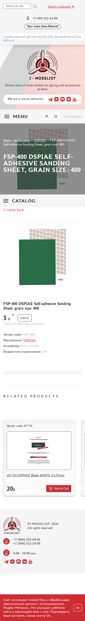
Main (6, 140)
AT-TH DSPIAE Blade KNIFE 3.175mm (35, 475)
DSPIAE (40, 140)
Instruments (22, 140)
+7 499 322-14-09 (45, 18)
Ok (78, 607)
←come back (13, 210)
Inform (24, 318)
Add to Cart (61, 488)
